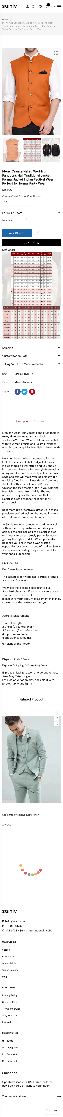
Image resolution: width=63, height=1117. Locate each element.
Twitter (10, 1040)
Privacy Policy (9, 995)
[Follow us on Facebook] (18, 392)
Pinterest (12, 1061)
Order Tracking (10, 970)
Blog (4, 976)
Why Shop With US (12, 1015)
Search (6, 949)
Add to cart (17, 233)
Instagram (12, 1047)
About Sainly (9, 963)
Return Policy (9, 1022)
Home (5, 19)
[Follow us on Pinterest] (32, 392)
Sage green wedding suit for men (20, 814)
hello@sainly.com (16, 921)
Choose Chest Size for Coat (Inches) (22, 196)
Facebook (12, 1054)
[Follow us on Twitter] (24, 392)
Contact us (8, 956)
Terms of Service (11, 1008)
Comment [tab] (39, 421)
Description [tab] (22, 421)
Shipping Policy (10, 1002)
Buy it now (31, 243)
